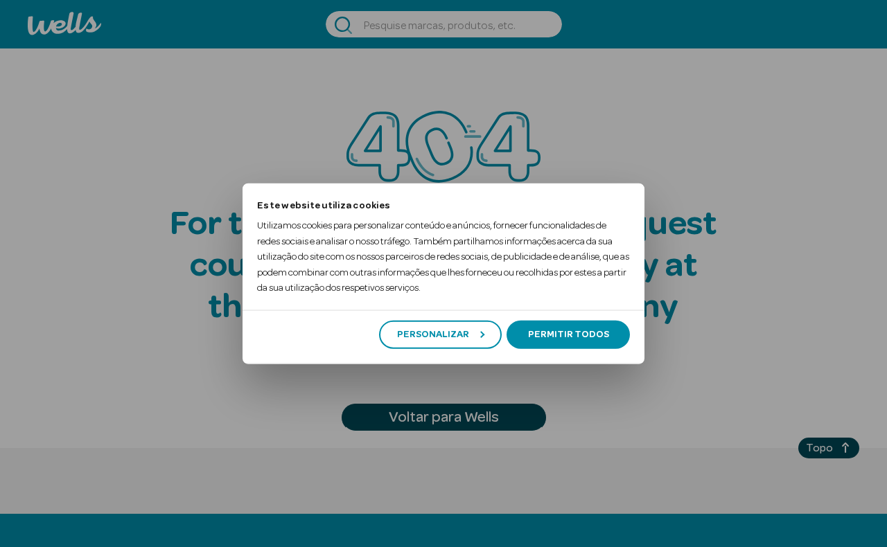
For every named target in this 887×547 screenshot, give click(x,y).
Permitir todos (568, 334)
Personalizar (433, 334)
